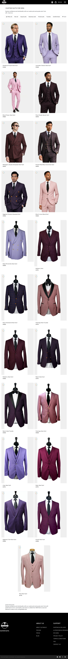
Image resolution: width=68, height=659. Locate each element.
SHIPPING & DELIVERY (59, 627)
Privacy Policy (58, 636)
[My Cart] (56, 2)
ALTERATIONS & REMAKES (60, 630)
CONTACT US (57, 644)
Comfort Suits (56, 16)
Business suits (32, 16)
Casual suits (23, 16)
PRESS (38, 633)
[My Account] (52, 2)
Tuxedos (48, 16)
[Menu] (65, 2)
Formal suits (41, 16)
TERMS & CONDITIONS (59, 638)
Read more (10, 13)
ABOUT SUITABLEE (41, 627)
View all (16, 16)
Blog (37, 636)
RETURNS (56, 633)
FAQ (54, 641)
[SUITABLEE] (25, 2)
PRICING (38, 630)
